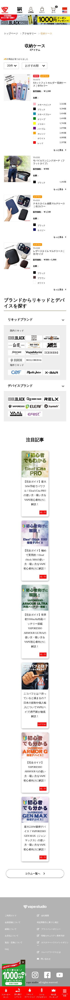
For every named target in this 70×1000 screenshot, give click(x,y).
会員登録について (12, 922)
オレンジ (52, 133)
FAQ (7, 949)
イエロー (52, 123)
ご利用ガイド (11, 915)
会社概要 (45, 915)
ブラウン (41, 278)
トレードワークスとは (51, 952)
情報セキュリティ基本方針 (53, 936)
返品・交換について (13, 942)
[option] (35, 20)
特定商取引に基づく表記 (47, 922)
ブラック (52, 109)
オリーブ (52, 118)
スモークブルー (52, 113)
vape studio (32, 982)
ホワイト (52, 137)
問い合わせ (46, 959)
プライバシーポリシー (51, 929)
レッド (52, 142)
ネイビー (41, 230)
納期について (11, 929)
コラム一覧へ (33, 873)
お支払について (11, 936)
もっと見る (58, 150)
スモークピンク (52, 104)
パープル (52, 128)
